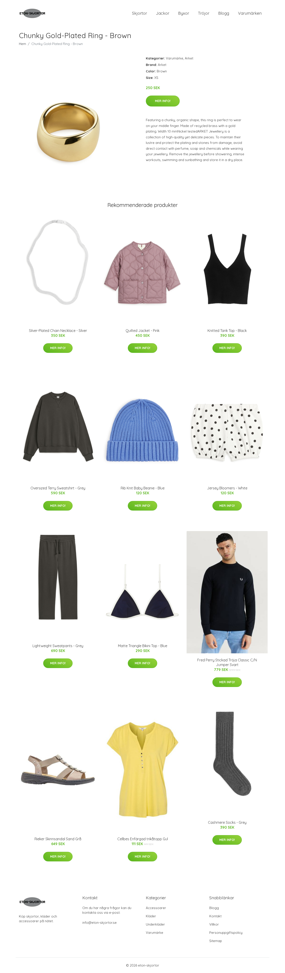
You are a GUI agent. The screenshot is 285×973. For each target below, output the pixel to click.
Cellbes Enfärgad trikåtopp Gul (142, 839)
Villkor (214, 924)
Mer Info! (163, 101)
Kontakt (215, 916)
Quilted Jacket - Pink (142, 330)
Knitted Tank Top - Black (227, 330)
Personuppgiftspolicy (225, 932)
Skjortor (139, 13)
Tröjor (203, 13)
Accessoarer (156, 908)
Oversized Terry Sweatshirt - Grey (58, 488)
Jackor (162, 13)
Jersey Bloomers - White (227, 488)
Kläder (151, 916)
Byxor (183, 13)
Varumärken (250, 13)
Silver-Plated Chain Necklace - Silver (58, 330)
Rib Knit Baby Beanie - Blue (143, 488)
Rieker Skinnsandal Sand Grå (58, 839)
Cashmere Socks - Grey (227, 822)
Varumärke (174, 58)
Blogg (223, 13)
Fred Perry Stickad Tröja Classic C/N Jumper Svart (227, 662)
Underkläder (155, 924)
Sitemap (215, 941)
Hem (22, 44)
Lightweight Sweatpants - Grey (58, 646)
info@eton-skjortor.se (99, 922)
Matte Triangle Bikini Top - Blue (142, 646)
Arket (189, 58)
